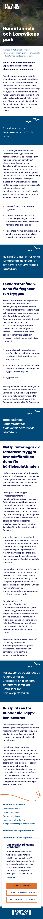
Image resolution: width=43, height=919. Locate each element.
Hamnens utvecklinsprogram (14, 53)
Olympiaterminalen (11, 812)
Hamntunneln (34, 53)
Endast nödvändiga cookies (23, 893)
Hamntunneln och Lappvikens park (18, 56)
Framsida (6, 50)
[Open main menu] (38, 6)
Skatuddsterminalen (11, 816)
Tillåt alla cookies (22, 886)
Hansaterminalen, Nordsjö (14, 820)
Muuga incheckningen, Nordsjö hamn (19, 824)
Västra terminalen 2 (11, 809)
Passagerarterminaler (14, 804)
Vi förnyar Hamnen (20, 50)
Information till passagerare (17, 837)
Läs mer (11, 877)
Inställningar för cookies (22, 900)
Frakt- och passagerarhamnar (18, 830)
